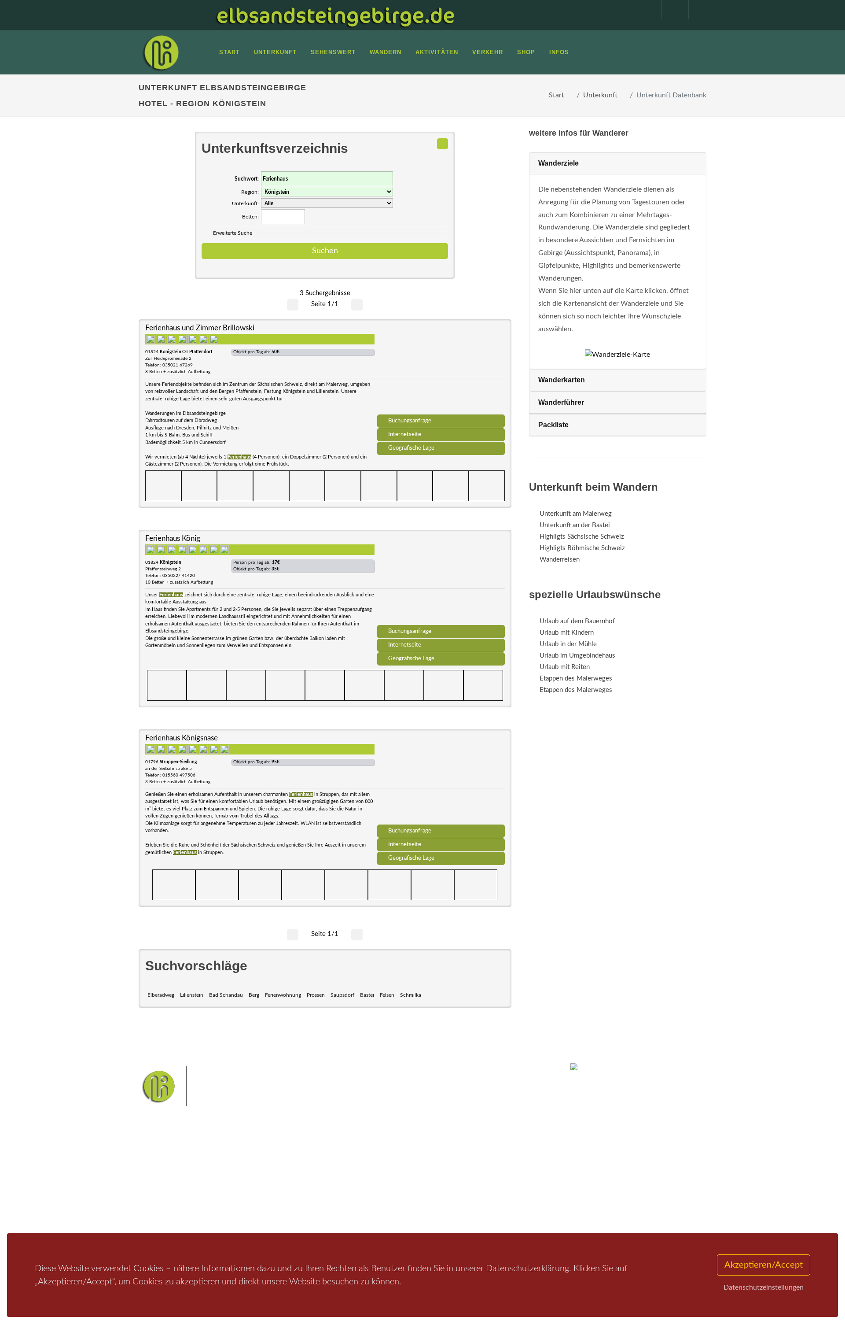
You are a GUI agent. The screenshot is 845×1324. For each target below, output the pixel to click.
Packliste (553, 425)
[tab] (617, 163)
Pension (257, 1178)
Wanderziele (558, 163)
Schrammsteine (488, 1169)
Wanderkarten (561, 380)
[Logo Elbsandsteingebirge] (161, 52)
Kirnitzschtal (385, 1196)
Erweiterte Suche (232, 233)
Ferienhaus (261, 1201)
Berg (254, 995)
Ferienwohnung (283, 995)
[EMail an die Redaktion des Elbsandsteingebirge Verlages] (697, 9)
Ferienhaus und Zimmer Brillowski (199, 328)
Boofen (449, 1196)
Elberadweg (160, 995)
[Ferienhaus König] (441, 580)
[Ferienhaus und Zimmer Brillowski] (441, 370)
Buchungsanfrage (409, 421)
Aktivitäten (165, 1212)
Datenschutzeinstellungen (764, 1287)
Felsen (387, 995)
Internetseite (404, 434)
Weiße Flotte (351, 1182)
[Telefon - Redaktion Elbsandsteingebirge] (671, 9)
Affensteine (446, 1169)
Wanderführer (561, 402)
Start (556, 95)
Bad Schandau (226, 995)
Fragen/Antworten (175, 1166)
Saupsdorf (342, 995)
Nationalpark (407, 1169)
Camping (258, 1212)
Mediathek (164, 1189)
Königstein (348, 1196)
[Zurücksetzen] (442, 143)
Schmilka (410, 995)
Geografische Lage (411, 448)
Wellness (420, 1196)
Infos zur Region (172, 1178)
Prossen (316, 995)
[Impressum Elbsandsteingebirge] (644, 9)
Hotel (254, 1166)
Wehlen (426, 1182)
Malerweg (371, 1169)
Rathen (453, 1182)
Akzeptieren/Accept (763, 1265)
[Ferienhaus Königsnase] (441, 780)
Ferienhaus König (172, 538)
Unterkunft (600, 95)
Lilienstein (191, 995)
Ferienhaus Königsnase (181, 738)
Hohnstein (483, 1182)
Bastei (367, 995)
